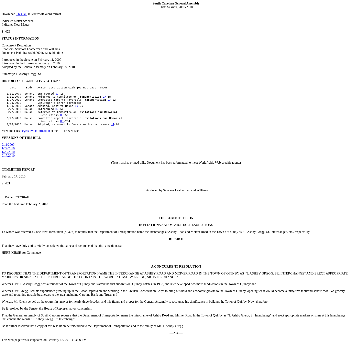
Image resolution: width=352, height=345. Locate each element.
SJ (57, 93)
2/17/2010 (8, 155)
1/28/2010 (8, 152)
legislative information (35, 130)
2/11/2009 (8, 144)
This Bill (21, 14)
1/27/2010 (8, 148)
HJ (57, 108)
